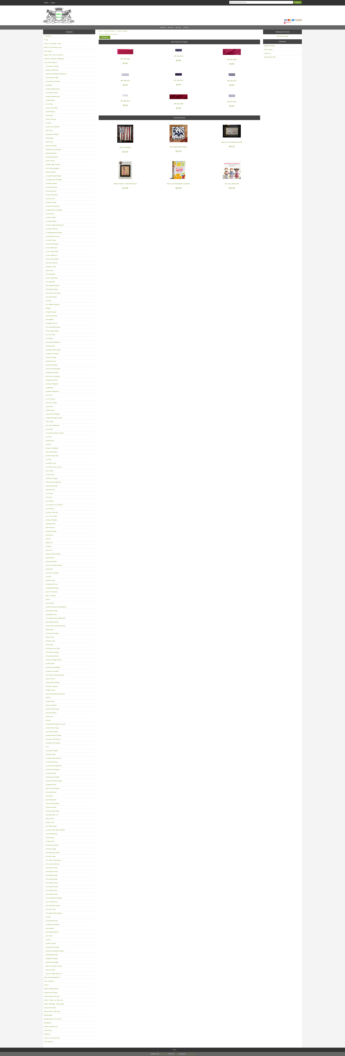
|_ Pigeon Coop (49, 637)
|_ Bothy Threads (49, 160)
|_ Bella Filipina (48, 138)
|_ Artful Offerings (49, 111)
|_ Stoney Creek (49, 822)
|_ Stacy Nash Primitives (51, 803)
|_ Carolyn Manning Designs (52, 176)
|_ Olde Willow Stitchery (51, 622)
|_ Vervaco (47, 939)
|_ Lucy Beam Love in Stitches (53, 505)
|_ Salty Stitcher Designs (51, 728)
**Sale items (47, 36)
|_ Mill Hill (47, 539)
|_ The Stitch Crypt (50, 909)
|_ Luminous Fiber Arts (51, 512)
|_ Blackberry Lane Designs (52, 149)
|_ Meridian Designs (50, 531)
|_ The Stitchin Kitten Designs (53, 913)
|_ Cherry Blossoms (50, 191)
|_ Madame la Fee (49, 523)
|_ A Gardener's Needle (51, 66)
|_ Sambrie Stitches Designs (52, 735)
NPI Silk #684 (125, 59)
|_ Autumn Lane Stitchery (52, 127)
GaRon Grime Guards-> (51, 992)
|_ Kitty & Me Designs (51, 452)
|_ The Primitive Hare (50, 890)
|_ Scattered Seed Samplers (52, 758)
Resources (170, 27)
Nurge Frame (48, 1030)
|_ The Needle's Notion (51, 883)
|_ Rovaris (47, 720)
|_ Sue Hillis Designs (50, 826)
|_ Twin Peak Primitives (51, 932)
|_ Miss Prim (48, 550)
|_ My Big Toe (48, 569)
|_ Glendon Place (49, 346)
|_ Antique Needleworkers (52, 96)
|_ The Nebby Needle (50, 879)
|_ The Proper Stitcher (51, 894)
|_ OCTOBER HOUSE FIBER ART (54, 618)
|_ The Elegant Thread (51, 871)
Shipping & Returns (269, 45)
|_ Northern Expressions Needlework (55, 607)
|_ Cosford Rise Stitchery (51, 206)
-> (51, 62)
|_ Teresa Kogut (49, 837)
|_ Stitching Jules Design (51, 811)
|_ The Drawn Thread (50, 868)
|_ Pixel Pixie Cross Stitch (52, 648)
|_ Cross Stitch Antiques (51, 244)
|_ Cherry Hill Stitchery (51, 195)
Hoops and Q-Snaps (50, 1007)
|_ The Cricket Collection (51, 864)
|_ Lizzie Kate (48, 493)
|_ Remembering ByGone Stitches (54, 694)
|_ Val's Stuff (48, 936)
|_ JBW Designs (49, 410)
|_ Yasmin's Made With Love (52, 973)
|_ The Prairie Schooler (51, 886)
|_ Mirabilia (47, 546)
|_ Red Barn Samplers (51, 686)
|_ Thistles (47, 917)
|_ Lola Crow (48, 497)
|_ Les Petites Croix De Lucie (53, 467)
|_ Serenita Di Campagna (51, 769)
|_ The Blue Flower (50, 856)
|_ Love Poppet (49, 501)
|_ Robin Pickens (49, 701)
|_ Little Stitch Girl (49, 489)
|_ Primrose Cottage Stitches (53, 660)
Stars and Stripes (125, 147)
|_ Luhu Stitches (49, 508)
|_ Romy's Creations (50, 705)
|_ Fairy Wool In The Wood (52, 293)
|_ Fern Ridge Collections (51, 304)
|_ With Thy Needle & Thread (53, 966)
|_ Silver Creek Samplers (51, 788)
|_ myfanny (47, 576)
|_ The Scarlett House (51, 902)
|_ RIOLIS (47, 697)
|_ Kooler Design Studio (51, 455)
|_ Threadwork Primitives (51, 924)
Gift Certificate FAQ (269, 57)
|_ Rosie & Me (48, 716)
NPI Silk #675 (178, 80)
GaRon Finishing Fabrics (51, 988)
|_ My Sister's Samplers (51, 573)
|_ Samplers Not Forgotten (52, 743)
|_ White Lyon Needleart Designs (54, 951)
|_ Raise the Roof (49, 679)
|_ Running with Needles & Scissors (55, 724)
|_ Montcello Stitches (50, 561)
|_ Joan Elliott (48, 429)
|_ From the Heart (49, 334)
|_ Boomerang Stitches (51, 157)
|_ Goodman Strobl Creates (52, 350)
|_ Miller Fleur (48, 542)
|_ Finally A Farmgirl (50, 312)
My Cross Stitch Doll (232, 184)
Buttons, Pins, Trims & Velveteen (53, 55)
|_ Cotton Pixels (49, 213)
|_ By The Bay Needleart (51, 168)
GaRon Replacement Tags (52, 996)
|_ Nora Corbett (49, 603)
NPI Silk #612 (125, 80)
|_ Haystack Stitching (50, 365)
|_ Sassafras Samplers (51, 750)
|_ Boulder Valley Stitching (52, 164)
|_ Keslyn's (47, 444)
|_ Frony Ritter (48, 338)
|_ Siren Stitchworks (50, 792)
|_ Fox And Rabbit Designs (52, 327)
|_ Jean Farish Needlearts (52, 414)
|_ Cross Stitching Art (50, 247)
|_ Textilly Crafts (49, 841)
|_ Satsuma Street (49, 754)
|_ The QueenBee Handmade (53, 898)
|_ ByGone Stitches (50, 172)
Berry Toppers (48, 51)
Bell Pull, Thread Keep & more (53, 47)
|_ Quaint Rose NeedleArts (52, 667)
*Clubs (46, 40)
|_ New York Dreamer (51, 592)
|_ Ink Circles (48, 395)
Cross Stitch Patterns (109, 31)
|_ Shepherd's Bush (50, 784)
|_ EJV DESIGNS (49, 274)
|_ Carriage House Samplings (53, 179)
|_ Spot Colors (48, 796)
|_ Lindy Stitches (49, 474)
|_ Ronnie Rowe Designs (51, 709)
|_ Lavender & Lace (50, 463)
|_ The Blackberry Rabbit (51, 852)
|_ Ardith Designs (49, 100)
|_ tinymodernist (49, 928)
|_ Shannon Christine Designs (53, 781)
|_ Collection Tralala (50, 202)
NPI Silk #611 (125, 101)
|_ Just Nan (47, 437)
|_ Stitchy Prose (49, 818)
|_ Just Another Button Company (54, 433)
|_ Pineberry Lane (49, 641)
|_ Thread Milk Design (51, 920)
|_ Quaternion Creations (51, 671)
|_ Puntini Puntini (49, 663)
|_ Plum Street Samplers (51, 652)
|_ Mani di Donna (49, 527)
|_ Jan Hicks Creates (50, 402)
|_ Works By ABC (49, 970)
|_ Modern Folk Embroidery (52, 554)
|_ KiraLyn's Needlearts (51, 448)
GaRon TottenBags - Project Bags (54, 1004)
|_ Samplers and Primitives (52, 739)
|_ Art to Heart (48, 104)
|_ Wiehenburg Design (51, 954)
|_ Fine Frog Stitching (50, 316)
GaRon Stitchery (163, 1054)
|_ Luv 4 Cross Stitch (50, 516)
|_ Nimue (47, 599)
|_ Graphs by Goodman (51, 353)
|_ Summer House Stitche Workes (54, 830)
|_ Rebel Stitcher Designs (52, 682)
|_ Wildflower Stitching (51, 958)
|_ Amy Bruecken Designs (52, 81)
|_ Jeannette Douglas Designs (53, 418)
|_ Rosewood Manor (50, 713)
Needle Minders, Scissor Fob (52, 1019)
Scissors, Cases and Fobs (52, 1038)
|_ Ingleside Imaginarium (51, 391)
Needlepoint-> (48, 1023)
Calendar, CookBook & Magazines (54, 58)
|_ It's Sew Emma (49, 399)
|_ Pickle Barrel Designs (51, 633)
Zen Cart (176, 1054)
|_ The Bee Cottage (50, 849)
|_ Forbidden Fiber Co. (51, 323)
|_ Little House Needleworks (52, 482)
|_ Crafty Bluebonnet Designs (53, 232)
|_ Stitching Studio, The (51, 815)
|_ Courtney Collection (51, 229)
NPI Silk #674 (178, 56)
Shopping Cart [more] (282, 32)
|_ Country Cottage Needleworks (54, 225)
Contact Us (186, 27)
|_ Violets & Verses (50, 943)
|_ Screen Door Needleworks (53, 765)
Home (46, 3)
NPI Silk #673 (231, 81)
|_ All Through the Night (51, 77)
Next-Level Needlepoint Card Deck (178, 184)
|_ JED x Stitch (49, 421)
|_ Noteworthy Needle (50, 610)
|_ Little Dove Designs (51, 478)
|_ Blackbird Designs (50, 153)
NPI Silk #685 (178, 104)
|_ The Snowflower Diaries (52, 905)
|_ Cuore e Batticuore (50, 255)
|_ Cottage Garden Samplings (53, 210)
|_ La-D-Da (47, 459)
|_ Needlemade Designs (51, 588)
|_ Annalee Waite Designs (52, 89)
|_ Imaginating (48, 387)
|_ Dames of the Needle (51, 259)
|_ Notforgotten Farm (50, 614)
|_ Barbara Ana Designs (51, 134)
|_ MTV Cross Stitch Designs (53, 565)
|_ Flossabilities (49, 319)
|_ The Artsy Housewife (51, 845)
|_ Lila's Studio (48, 471)
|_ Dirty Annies (48, 270)
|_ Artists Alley (48, 115)
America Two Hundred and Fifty (231, 142)
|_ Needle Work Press (51, 584)
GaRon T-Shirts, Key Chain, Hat (53, 1000)
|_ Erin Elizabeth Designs (51, 285)
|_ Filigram (47, 308)
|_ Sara (46, 746)
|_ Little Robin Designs (51, 486)
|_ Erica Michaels (49, 282)
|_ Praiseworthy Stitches (51, 656)
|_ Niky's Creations (50, 595)
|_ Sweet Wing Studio (50, 834)
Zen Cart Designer (190, 1054)
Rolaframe (47, 1034)
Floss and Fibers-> (49, 981)
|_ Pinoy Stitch (48, 644)
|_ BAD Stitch (48, 130)
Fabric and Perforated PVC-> (52, 977)
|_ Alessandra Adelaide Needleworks (55, 74)
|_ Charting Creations (50, 183)
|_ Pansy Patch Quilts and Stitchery (55, 626)
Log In (53, 3)
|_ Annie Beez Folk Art (51, 92)
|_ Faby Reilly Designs (51, 289)
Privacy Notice (268, 49)
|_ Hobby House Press (51, 380)
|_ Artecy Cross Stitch (51, 108)
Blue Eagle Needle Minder (178, 147)
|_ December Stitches (51, 263)
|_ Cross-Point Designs (51, 251)
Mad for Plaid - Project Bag (52, 1011)
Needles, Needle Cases (51, 1026)
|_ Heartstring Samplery (51, 372)
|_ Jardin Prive (48, 406)
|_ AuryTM (47, 123)
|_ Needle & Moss (49, 580)
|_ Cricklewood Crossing (51, 236)
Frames (46, 985)
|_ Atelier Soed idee (50, 119)
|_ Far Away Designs (50, 297)
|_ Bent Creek (48, 142)
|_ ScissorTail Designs (51, 762)
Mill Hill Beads (48, 1015)
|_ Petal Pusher (49, 629)
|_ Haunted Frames (50, 361)
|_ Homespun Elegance (51, 384)
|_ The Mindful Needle (51, 875)
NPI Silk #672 (231, 102)
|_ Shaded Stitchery (50, 773)
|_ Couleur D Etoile (50, 217)
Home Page (163, 27)
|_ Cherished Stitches (50, 187)
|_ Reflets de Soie (49, 690)
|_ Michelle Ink (48, 535)
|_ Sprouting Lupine (50, 799)
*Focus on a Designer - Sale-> (53, 43)
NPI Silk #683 (231, 59)
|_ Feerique (47, 300)
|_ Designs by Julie (50, 266)
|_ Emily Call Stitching (51, 278)
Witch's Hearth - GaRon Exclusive (125, 184)
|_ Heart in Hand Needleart (52, 368)
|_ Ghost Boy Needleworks (52, 342)
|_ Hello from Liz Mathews (52, 376)
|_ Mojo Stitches (49, 557)
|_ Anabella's (48, 85)
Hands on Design (122, 31)
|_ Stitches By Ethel (50, 807)
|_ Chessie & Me (49, 198)
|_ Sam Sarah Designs (51, 731)
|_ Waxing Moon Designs (51, 947)
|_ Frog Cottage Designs (51, 331)
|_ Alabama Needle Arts (51, 70)
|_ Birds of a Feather (50, 145)
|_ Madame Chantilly (50, 520)
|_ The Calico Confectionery (52, 860)
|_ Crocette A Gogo (50, 240)
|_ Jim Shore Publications (52, 425)
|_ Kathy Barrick (49, 440)
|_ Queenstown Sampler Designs (54, 675)
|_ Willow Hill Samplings (51, 962)
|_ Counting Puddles (50, 221)
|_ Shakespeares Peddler (52, 777)
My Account (178, 27)
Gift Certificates (48, 1041)
